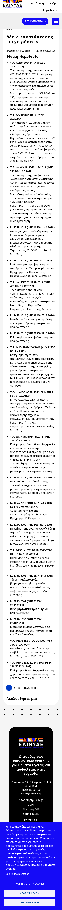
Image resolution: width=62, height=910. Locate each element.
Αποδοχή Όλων (30, 902)
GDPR (31, 804)
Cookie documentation (17, 873)
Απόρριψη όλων (29, 893)
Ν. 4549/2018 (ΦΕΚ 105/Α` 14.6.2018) (32, 227)
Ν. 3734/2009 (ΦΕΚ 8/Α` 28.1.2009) (31, 524)
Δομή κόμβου (31, 814)
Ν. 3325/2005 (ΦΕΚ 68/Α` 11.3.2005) (31, 576)
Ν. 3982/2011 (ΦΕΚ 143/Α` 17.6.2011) (32, 477)
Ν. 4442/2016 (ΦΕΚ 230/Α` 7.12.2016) (32, 315)
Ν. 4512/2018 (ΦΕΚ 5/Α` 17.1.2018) (31, 260)
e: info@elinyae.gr (31, 793)
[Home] (13, 4)
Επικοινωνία (34, 21)
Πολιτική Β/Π (31, 809)
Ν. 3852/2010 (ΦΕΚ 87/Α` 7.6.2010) (31, 503)
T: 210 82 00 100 (31, 789)
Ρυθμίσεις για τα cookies (30, 883)
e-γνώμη (52, 3)
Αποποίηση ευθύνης (31, 800)
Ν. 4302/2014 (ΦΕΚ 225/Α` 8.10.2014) (32, 333)
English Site (50, 10)
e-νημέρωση (36, 3)
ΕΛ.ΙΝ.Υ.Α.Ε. (31, 820)
